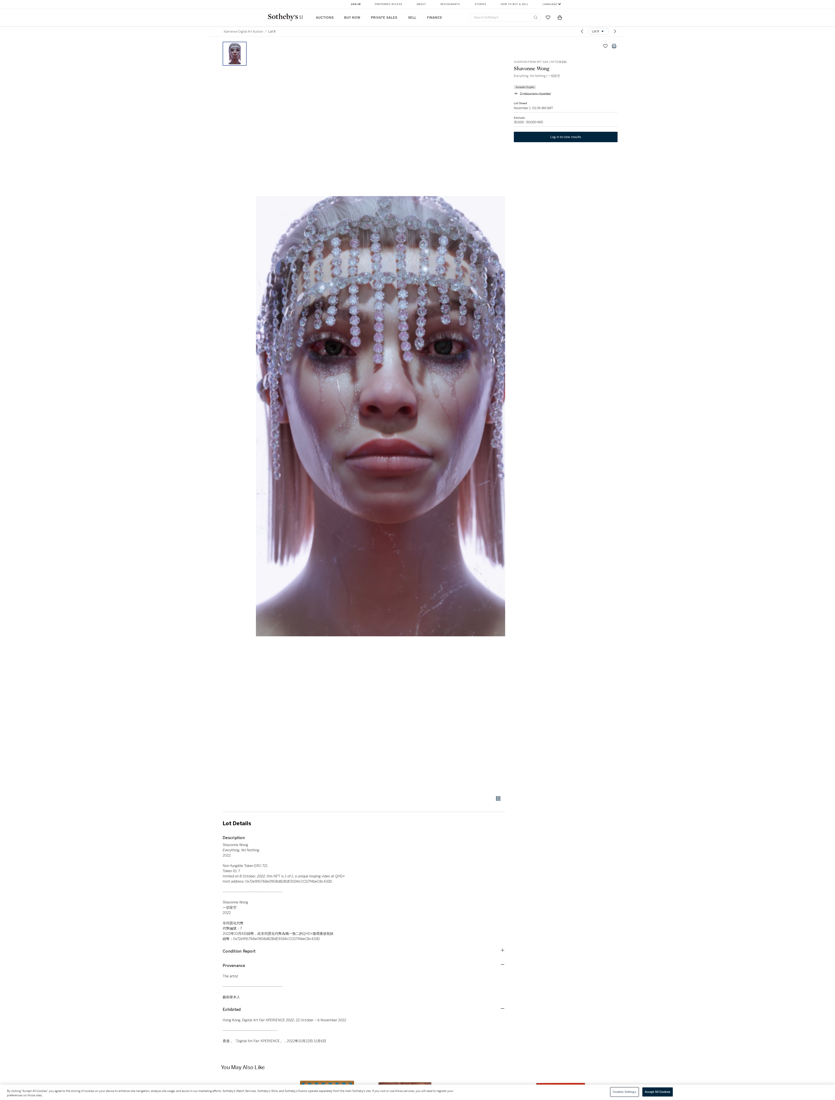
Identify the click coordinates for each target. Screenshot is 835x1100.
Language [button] (550, 4)
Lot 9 (272, 31)
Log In (356, 4)
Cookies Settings (624, 1092)
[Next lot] (615, 31)
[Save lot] (605, 46)
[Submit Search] (535, 17)
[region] (417, 1092)
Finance (434, 18)
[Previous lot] (582, 31)
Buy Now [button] (352, 18)
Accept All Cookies (657, 1092)
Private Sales (384, 18)
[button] (380, 416)
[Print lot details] (614, 46)
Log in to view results (565, 137)
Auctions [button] (325, 18)
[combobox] (505, 17)
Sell (412, 18)
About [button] (421, 4)
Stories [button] (480, 4)
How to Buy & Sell (514, 4)
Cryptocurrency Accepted (535, 93)
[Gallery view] (498, 798)
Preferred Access (388, 4)
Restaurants (450, 4)
